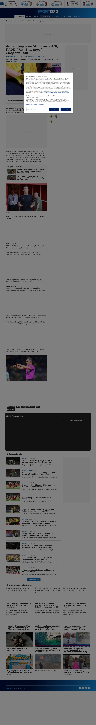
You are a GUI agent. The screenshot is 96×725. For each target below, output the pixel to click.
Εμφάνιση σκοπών (31, 109)
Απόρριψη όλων (54, 109)
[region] (48, 93)
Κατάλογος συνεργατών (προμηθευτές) (35, 104)
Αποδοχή (65, 109)
